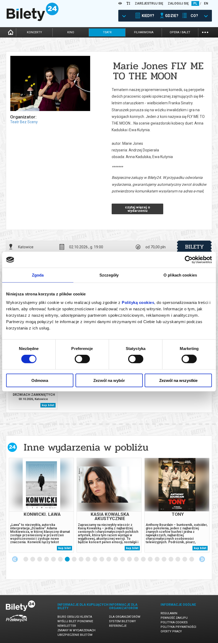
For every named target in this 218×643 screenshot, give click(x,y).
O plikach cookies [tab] (180, 275)
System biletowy (122, 621)
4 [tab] (46, 559)
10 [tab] (88, 559)
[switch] (82, 359)
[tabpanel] (41, 505)
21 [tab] (164, 559)
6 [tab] (60, 559)
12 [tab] (102, 559)
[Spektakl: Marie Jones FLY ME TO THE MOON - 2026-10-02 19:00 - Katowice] (50, 84)
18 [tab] (143, 559)
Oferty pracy (171, 631)
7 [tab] (67, 559)
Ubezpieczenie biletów (75, 635)
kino (70, 32)
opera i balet (180, 32)
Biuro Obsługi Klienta (74, 617)
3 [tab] (40, 559)
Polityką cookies (138, 302)
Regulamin (169, 613)
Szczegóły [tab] (109, 275)
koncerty (34, 32)
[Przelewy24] (16, 623)
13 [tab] (109, 559)
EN (206, 3)
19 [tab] (150, 559)
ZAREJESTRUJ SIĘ (149, 3)
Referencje (118, 626)
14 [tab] (116, 559)
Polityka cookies (174, 622)
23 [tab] (178, 559)
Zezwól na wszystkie (178, 380)
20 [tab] (157, 559)
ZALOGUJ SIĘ (178, 3)
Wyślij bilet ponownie (75, 621)
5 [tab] (53, 559)
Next (202, 559)
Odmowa (39, 380)
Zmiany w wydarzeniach (76, 630)
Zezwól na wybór (109, 380)
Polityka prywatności (178, 627)
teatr (107, 32)
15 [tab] (122, 559)
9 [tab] (81, 559)
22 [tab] (171, 559)
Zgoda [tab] (38, 275)
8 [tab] (74, 559)
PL (195, 3)
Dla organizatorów (124, 617)
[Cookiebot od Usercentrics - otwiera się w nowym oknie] (188, 260)
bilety (194, 246)
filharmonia (143, 32)
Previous (15, 559)
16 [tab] (129, 559)
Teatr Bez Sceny (24, 122)
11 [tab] (95, 559)
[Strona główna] (32, 20)
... (205, 31)
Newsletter (66, 626)
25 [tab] (192, 559)
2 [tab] (33, 559)
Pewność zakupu (174, 618)
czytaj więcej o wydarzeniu (137, 209)
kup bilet (48, 405)
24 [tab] (185, 559)
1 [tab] (26, 559)
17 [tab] (136, 559)
